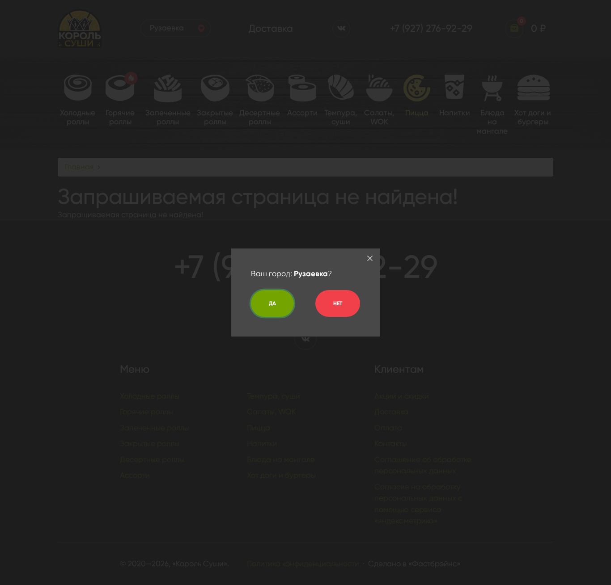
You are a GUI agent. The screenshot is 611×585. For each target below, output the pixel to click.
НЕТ (337, 303)
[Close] (370, 258)
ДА (272, 303)
